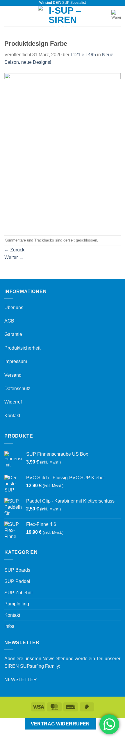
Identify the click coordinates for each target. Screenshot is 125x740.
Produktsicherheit (22, 348)
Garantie (13, 334)
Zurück (14, 249)
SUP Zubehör (18, 592)
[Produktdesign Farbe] (62, 150)
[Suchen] (105, 16)
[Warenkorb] (116, 16)
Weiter (14, 257)
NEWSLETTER (20, 679)
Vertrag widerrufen (60, 723)
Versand (13, 375)
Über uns (13, 307)
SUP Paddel (17, 581)
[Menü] (7, 16)
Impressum (15, 361)
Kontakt (12, 415)
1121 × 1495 (83, 54)
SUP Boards (17, 570)
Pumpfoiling (16, 603)
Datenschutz (17, 388)
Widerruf (13, 401)
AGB (9, 320)
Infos (9, 626)
